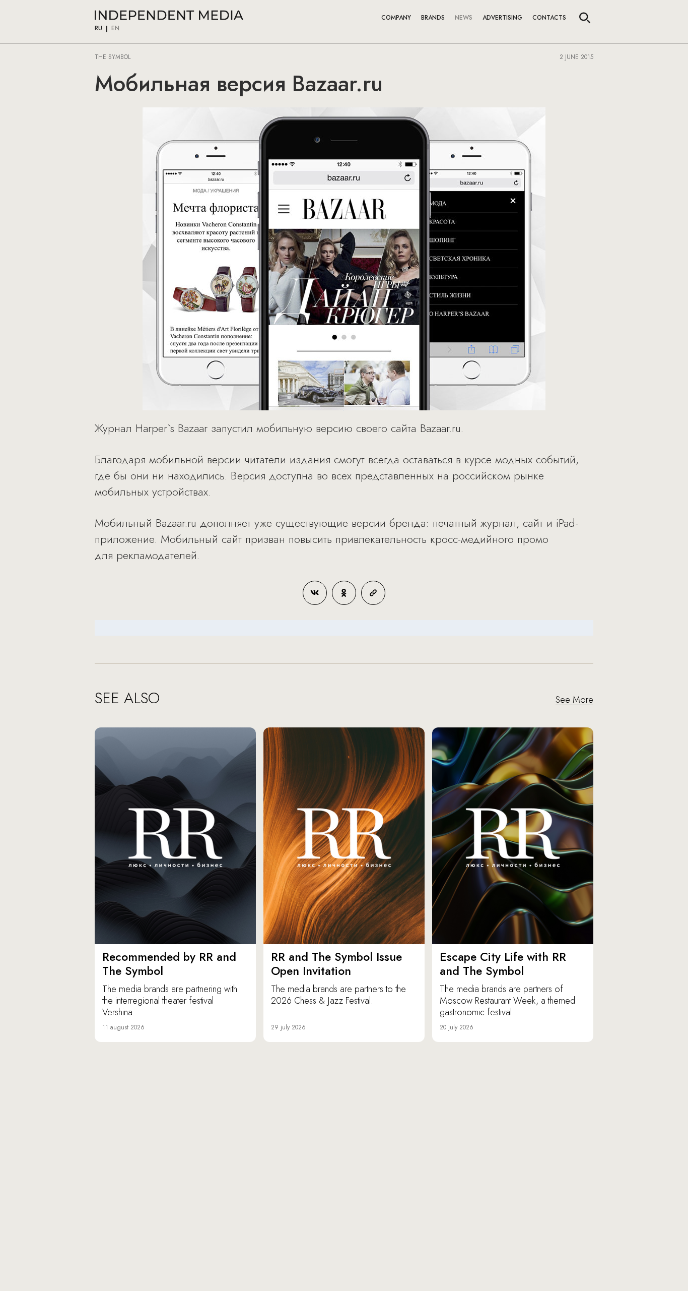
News (463, 17)
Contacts (549, 17)
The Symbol (113, 56)
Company (396, 17)
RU (98, 29)
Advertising (502, 17)
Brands (433, 17)
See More (574, 700)
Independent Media (169, 15)
